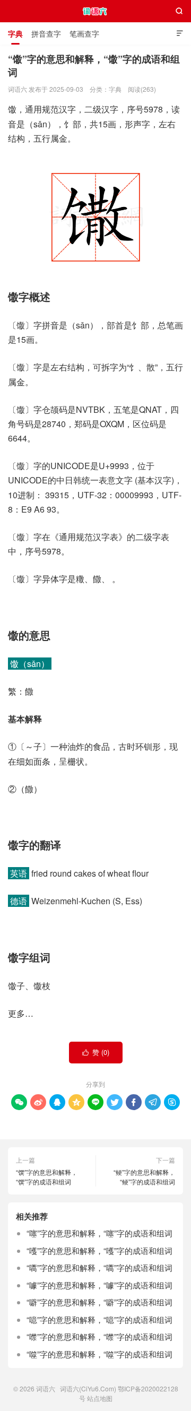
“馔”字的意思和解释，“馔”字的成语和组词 (46, 1176)
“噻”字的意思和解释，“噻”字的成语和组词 (99, 1233)
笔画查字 (84, 33)
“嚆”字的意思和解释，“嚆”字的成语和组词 (99, 1267)
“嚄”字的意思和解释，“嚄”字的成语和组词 (99, 1250)
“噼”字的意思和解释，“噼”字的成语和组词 (99, 1302)
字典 (15, 33)
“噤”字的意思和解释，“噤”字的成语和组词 (99, 1336)
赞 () (95, 1052)
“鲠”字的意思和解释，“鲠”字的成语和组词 (144, 1176)
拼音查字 (46, 33)
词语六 (96, 11)
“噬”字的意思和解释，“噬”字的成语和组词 (99, 1354)
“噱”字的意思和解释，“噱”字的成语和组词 (99, 1285)
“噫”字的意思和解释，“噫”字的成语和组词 (99, 1319)
